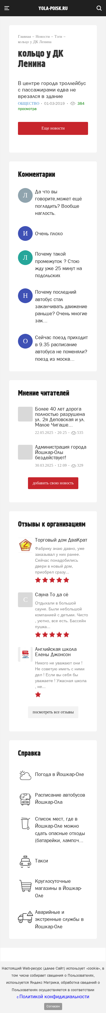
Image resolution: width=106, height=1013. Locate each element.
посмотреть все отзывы (53, 712)
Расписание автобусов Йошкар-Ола (60, 798)
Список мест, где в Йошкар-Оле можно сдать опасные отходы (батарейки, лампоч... (60, 829)
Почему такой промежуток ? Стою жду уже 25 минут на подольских (58, 264)
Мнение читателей (43, 393)
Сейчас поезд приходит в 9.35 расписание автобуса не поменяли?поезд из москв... (61, 348)
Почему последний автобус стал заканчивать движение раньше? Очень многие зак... (61, 306)
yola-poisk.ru (53, 9)
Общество (29, 103)
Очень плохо (49, 233)
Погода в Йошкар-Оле (59, 774)
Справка (29, 753)
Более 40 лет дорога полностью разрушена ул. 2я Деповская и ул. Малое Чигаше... (60, 416)
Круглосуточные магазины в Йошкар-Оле (58, 888)
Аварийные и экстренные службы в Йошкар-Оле (59, 919)
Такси (41, 861)
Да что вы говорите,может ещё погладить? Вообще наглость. (58, 202)
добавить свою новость (53, 483)
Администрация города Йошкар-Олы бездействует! (60, 452)
